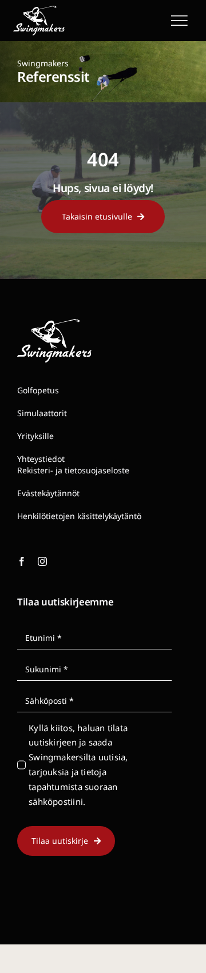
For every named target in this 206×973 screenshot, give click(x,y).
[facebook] (21, 561)
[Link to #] (179, 20)
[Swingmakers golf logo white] (39, 9)
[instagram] (42, 561)
